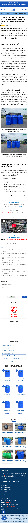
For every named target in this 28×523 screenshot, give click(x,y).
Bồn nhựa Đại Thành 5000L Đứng (21, 395)
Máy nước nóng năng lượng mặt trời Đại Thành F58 (12, 358)
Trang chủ (3, 13)
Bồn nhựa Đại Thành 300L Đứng (7, 379)
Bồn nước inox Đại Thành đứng (8, 348)
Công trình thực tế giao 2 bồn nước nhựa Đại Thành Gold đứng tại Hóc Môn (13, 258)
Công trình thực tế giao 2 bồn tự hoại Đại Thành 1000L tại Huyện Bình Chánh (13, 272)
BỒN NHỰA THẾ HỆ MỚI (6, 345)
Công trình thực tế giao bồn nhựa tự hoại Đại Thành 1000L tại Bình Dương (14, 250)
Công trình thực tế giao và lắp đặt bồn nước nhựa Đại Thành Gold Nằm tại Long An (14, 254)
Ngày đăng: (4, 24)
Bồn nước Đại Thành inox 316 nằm (9, 355)
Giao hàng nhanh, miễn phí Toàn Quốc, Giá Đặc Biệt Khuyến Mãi (14, 4)
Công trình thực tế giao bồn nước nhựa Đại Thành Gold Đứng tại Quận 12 (14, 276)
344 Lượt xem (16, 24)
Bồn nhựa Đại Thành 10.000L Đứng (7, 411)
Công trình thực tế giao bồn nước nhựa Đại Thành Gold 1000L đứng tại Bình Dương (13, 261)
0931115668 (16, 2)
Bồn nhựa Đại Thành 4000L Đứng (7, 395)
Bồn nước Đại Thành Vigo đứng (8, 353)
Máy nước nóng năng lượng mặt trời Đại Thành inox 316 (13, 361)
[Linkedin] (10, 244)
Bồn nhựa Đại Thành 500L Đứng (21, 379)
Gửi (24, 297)
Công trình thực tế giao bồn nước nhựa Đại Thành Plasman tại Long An (14, 265)
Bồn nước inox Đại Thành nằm (8, 350)
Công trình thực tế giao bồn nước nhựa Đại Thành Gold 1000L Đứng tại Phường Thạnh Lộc (13, 269)
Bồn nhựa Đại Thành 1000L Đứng (21, 411)
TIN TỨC (8, 13)
